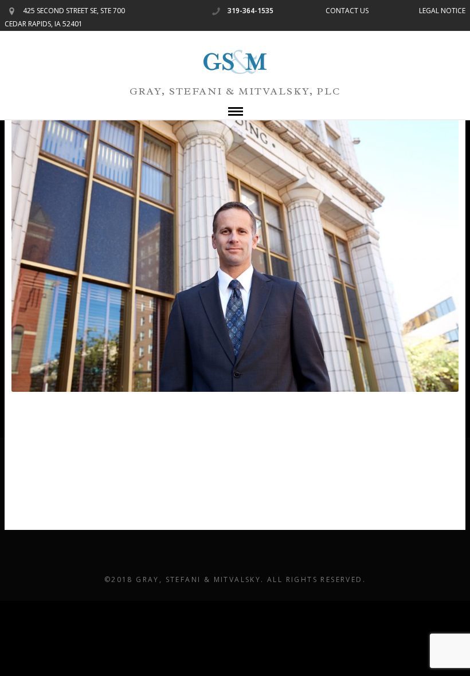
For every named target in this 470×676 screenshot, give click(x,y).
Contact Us (347, 10)
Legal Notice (442, 10)
